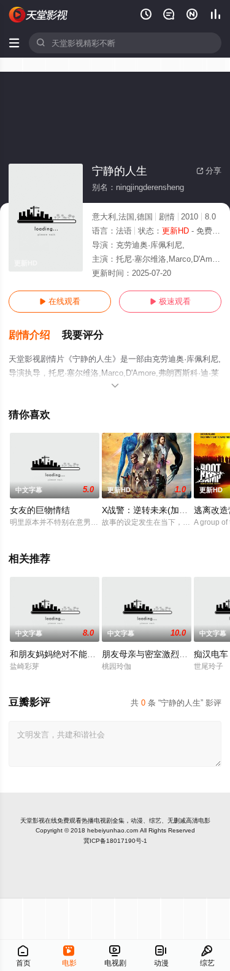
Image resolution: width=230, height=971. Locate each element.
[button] (35, 335)
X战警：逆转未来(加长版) (150, 510)
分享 (208, 170)
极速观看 (170, 301)
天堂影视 (32, 820)
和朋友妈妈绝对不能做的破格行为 (74, 654)
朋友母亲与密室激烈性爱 (149, 654)
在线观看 (59, 301)
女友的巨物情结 (40, 510)
